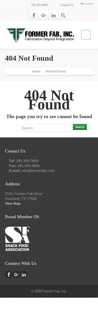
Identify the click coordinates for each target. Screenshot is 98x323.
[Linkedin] (53, 15)
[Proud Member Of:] (17, 238)
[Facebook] (34, 15)
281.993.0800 (39, 5)
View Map (13, 203)
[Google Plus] (44, 15)
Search (79, 127)
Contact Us (67, 5)
